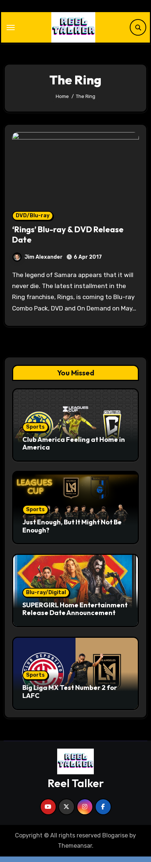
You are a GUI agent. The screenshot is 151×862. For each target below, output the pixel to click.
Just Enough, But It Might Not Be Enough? (72, 526)
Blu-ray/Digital (46, 592)
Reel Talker (76, 783)
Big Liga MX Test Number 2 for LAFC (69, 691)
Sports (35, 427)
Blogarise (115, 835)
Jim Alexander (44, 257)
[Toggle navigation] (10, 27)
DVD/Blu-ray (32, 215)
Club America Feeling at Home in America (73, 443)
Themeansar (75, 845)
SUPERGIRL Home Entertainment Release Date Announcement (75, 609)
